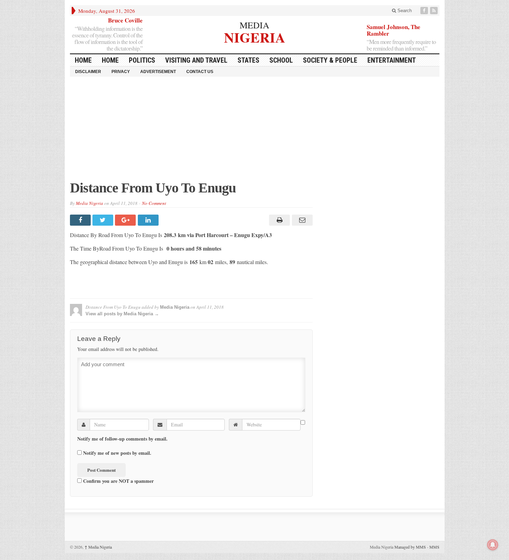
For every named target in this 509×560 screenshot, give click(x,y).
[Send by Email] (301, 220)
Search (404, 10)
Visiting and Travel (196, 60)
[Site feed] (434, 11)
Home (110, 60)
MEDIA (254, 25)
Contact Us (199, 71)
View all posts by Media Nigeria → (122, 313)
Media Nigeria (89, 203)
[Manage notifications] (492, 544)
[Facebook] (425, 11)
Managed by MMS (410, 547)
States (248, 60)
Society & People (330, 60)
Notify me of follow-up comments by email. (122, 439)
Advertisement (158, 71)
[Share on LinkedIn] (149, 220)
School (281, 60)
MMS (434, 547)
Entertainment (391, 60)
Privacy (120, 71)
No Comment (154, 203)
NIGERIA (254, 36)
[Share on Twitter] (103, 220)
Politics (142, 60)
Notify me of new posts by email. (117, 453)
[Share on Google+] (126, 220)
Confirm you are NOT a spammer (118, 480)
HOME (83, 60)
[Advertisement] (254, 131)
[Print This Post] (278, 220)
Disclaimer (88, 71)
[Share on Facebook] (81, 220)
